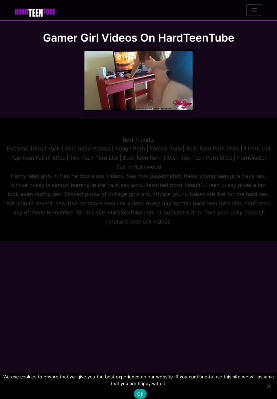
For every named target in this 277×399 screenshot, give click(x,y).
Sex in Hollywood (138, 166)
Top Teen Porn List (94, 157)
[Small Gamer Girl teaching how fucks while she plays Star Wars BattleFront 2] (138, 80)
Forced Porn (165, 148)
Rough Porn (130, 148)
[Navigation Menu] (254, 10)
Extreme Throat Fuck (33, 148)
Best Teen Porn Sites (212, 148)
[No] (268, 386)
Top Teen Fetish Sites (37, 157)
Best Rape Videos (87, 148)
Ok (140, 394)
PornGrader (252, 157)
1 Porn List (257, 148)
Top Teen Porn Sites (206, 157)
